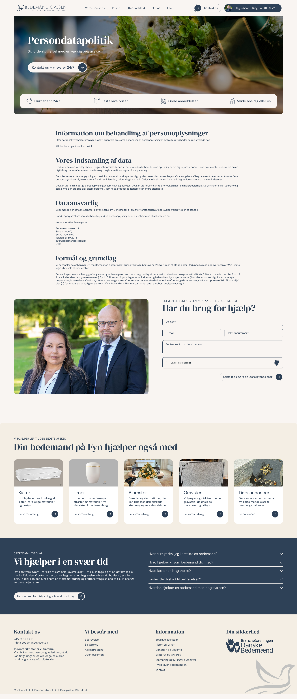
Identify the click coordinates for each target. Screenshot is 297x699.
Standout (81, 690)
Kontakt (160, 670)
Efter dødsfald (136, 8)
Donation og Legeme (168, 650)
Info (169, 8)
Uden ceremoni (94, 655)
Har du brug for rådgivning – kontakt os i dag (46, 596)
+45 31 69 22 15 (23, 639)
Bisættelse (91, 644)
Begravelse (92, 640)
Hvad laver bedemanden (171, 665)
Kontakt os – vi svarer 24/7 (53, 67)
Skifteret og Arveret (168, 655)
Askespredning (94, 650)
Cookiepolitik (22, 690)
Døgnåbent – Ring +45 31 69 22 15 (256, 8)
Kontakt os (211, 8)
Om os (156, 8)
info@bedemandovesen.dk (31, 642)
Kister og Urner (165, 644)
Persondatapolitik (45, 690)
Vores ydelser (94, 8)
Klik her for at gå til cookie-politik (74, 146)
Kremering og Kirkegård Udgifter (175, 660)
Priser (116, 8)
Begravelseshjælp (166, 640)
